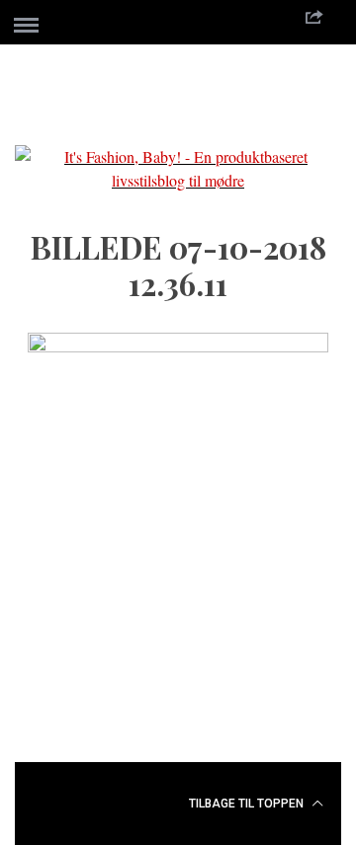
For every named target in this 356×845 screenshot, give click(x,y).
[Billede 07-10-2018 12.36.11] (178, 346)
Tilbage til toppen (248, 803)
